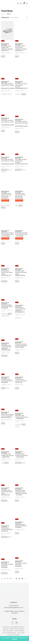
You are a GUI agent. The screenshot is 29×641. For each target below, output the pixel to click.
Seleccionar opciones (5, 44)
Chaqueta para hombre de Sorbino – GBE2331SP (7, 455)
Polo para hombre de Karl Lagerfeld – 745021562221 (21, 345)
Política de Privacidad (9, 632)
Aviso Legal (20, 632)
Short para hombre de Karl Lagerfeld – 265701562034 (7, 416)
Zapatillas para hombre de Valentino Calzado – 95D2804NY (21, 48)
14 (16, 578)
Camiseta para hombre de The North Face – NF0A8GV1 (6, 196)
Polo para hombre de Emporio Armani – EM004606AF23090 (7, 162)
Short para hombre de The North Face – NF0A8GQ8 (7, 234)
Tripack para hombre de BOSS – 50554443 (21, 381)
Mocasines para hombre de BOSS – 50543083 (7, 306)
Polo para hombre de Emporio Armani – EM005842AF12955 (7, 123)
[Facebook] (12, 622)
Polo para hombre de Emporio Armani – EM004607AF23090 (7, 86)
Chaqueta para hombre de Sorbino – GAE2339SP (21, 455)
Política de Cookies (13, 634)
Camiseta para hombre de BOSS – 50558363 (7, 381)
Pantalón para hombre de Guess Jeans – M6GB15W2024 (21, 273)
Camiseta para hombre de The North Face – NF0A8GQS (20, 196)
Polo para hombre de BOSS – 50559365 (21, 564)
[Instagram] (16, 622)
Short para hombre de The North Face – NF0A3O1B (21, 234)
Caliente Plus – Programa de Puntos (13, 626)
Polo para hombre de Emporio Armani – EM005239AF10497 (21, 124)
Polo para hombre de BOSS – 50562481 (7, 565)
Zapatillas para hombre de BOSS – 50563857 (21, 526)
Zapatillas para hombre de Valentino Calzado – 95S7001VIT (7, 48)
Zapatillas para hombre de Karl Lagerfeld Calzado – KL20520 (21, 492)
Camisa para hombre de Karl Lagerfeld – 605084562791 (20, 310)
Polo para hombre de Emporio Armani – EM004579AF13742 (21, 162)
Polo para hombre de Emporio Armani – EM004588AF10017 (21, 86)
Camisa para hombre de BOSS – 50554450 (7, 529)
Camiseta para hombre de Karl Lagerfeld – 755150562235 (6, 348)
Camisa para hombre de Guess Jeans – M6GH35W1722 (7, 273)
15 (19, 578)
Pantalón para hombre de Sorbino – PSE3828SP (21, 417)
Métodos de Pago (8, 630)
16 (22, 578)
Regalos (6, 628)
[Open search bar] (18, 3)
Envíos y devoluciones (17, 628)
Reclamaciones (19, 630)
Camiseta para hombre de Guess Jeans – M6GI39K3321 (7, 492)
